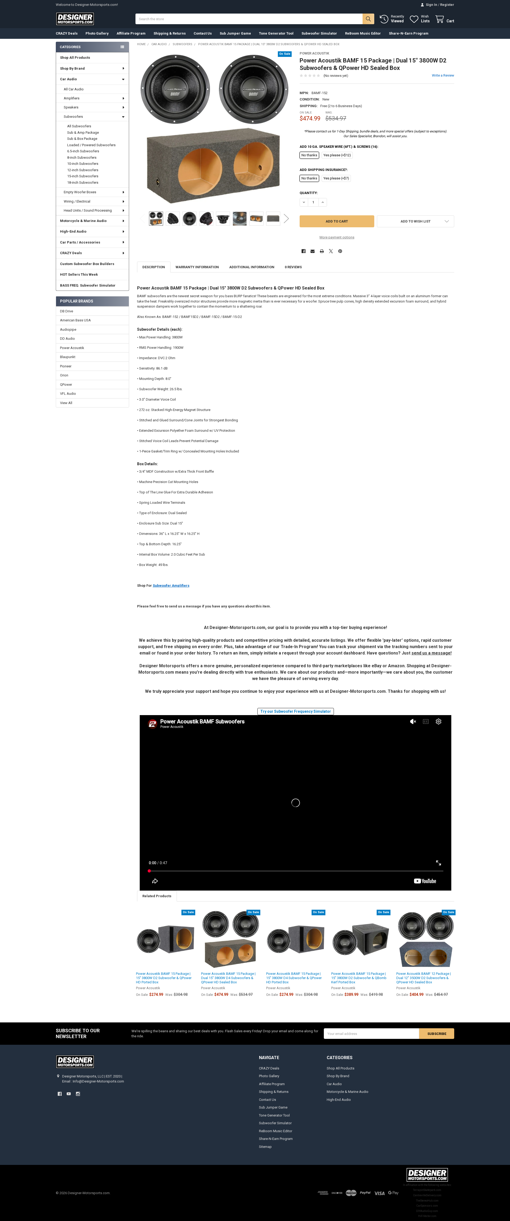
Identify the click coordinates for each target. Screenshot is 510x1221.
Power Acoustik (72, 348)
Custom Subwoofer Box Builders (87, 264)
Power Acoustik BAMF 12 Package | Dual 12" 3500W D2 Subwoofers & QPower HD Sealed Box (423, 978)
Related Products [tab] (156, 896)
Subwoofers (73, 117)
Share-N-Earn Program (408, 33)
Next (286, 219)
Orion (64, 375)
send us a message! (431, 653)
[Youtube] (69, 1094)
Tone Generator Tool (276, 33)
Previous (142, 219)
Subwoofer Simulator (319, 33)
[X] (331, 251)
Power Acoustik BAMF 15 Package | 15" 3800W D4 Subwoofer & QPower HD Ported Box (294, 978)
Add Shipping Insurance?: (324, 170)
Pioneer (65, 366)
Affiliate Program (131, 33)
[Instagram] (78, 1094)
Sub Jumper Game (235, 33)
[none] (214, 128)
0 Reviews (293, 267)
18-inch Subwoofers (82, 182)
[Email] (312, 251)
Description (153, 267)
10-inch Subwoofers (82, 164)
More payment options (337, 237)
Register (447, 5)
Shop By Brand (72, 68)
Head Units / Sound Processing (88, 210)
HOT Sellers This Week (79, 274)
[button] (376, 135)
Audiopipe (68, 330)
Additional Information (251, 267)
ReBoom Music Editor (363, 33)
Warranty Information (197, 267)
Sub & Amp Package (83, 133)
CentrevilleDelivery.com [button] (427, 1195)
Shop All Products (75, 58)
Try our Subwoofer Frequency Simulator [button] (295, 711)
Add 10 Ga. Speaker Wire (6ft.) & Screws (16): (339, 147)
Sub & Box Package (82, 139)
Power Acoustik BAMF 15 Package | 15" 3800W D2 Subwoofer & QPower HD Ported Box (164, 978)
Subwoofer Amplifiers (171, 586)
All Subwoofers (79, 126)
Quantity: (309, 193)
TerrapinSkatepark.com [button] (427, 1190)
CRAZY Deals (67, 33)
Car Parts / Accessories (80, 242)
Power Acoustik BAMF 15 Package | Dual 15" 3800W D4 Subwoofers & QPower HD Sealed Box (228, 978)
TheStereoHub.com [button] (427, 1200)
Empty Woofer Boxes (80, 192)
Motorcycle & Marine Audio (83, 221)
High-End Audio (73, 231)
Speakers (71, 107)
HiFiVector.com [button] (427, 1216)
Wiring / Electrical (77, 201)
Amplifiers (71, 98)
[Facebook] (303, 251)
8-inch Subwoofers (81, 158)
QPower (66, 385)
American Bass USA (75, 320)
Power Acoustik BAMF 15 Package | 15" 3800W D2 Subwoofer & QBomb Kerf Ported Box (358, 978)
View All (66, 403)
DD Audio (67, 339)
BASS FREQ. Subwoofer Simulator (88, 285)
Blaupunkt (67, 357)
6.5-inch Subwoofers (83, 151)
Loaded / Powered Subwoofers (91, 145)
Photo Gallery (97, 33)
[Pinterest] (340, 251)
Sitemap (265, 1147)
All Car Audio (74, 89)
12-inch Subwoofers (82, 170)
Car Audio (68, 79)
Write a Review (443, 75)
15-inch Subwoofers (82, 176)
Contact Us (203, 33)
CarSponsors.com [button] (427, 1205)
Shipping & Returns (170, 33)
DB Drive (66, 311)
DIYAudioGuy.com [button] (427, 1211)
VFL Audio (68, 394)
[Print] (322, 251)
